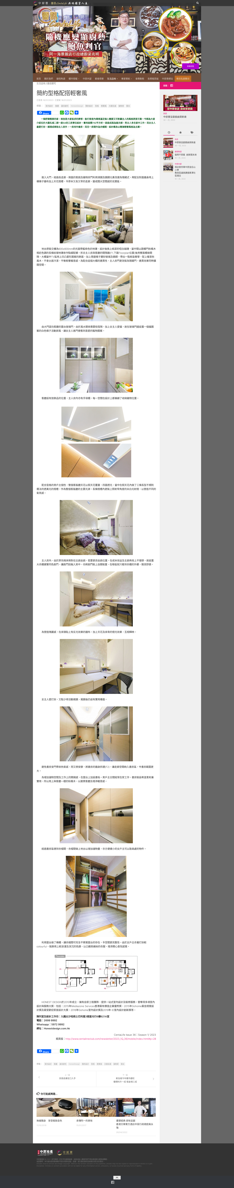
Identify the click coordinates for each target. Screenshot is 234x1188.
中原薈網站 (60, 3)
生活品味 (111, 78)
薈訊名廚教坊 (183, 78)
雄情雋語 (60, 78)
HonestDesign (77, 106)
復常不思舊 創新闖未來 (186, 155)
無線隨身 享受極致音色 (49, 1120)
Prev (34, 39)
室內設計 (49, 106)
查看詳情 (189, 66)
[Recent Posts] (169, 132)
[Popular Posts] (180, 132)
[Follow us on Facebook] (171, 85)
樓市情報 (73, 78)
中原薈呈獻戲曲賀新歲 (174, 116)
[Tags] (191, 132)
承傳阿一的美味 (84, 1120)
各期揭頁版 (153, 78)
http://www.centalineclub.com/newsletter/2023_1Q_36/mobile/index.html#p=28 (111, 1038)
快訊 (165, 113)
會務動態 (139, 78)
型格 (97, 106)
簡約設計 (89, 106)
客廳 (57, 106)
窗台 (128, 106)
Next (199, 39)
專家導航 (125, 78)
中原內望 (87, 78)
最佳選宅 (51, 83)
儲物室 (121, 106)
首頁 (38, 78)
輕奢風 (104, 106)
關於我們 (48, 78)
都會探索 (99, 78)
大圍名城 (112, 106)
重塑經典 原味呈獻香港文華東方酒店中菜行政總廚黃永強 (134, 1124)
